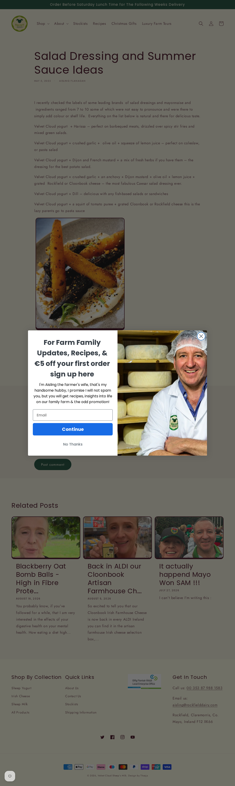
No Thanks (73, 444)
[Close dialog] (201, 336)
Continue (73, 429)
